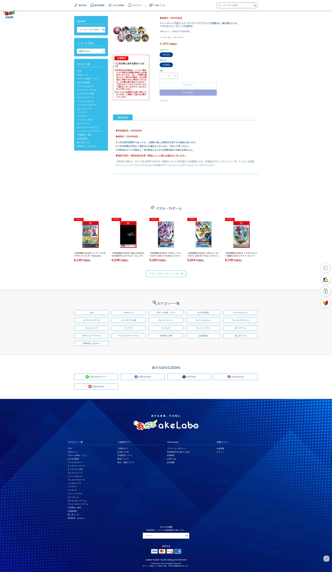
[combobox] (237, 5)
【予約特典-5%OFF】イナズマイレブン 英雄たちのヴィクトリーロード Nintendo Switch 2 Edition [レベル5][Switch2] (241, 257)
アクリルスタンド (85, 86)
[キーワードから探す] (255, 5)
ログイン (220, 452)
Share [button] (165, 100)
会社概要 (171, 462)
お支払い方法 (123, 452)
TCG (79, 71)
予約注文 (166, 55)
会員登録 (220, 448)
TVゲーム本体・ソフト (88, 79)
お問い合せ (172, 459)
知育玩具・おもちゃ (86, 146)
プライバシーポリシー (176, 448)
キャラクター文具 (85, 94)
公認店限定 (82, 138)
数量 (161, 71)
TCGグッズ (82, 75)
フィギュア (82, 116)
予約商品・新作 (84, 135)
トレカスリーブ (84, 109)
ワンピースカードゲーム (89, 131)
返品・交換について (125, 462)
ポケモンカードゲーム (87, 127)
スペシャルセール (85, 101)
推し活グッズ (83, 142)
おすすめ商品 (83, 82)
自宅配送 (166, 65)
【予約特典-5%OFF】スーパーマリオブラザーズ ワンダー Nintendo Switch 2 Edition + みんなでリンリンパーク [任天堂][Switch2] (90, 257)
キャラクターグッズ (86, 90)
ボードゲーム (83, 124)
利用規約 (171, 455)
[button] (136, 5)
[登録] (186, 536)
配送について (123, 459)
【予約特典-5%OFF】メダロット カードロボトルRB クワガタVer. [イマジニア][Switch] (165, 256)
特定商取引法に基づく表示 (178, 452)
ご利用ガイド (123, 448)
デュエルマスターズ (86, 105)
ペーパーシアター (85, 120)
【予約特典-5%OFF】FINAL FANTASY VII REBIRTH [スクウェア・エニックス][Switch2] (128, 256)
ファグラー (82, 112)
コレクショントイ (85, 97)
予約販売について (125, 455)
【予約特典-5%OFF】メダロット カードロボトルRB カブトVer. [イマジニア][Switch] (203, 256)
